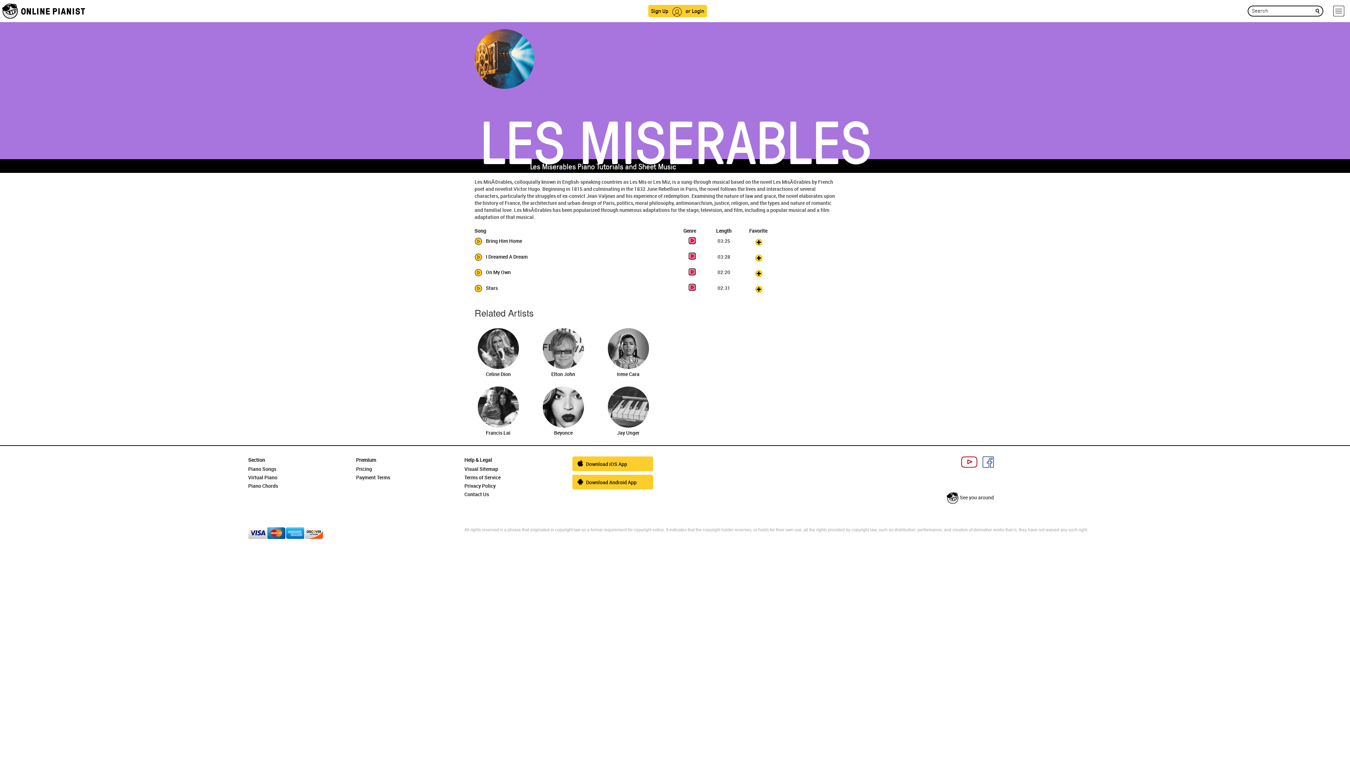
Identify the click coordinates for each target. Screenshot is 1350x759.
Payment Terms (373, 477)
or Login (695, 10)
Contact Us (476, 494)
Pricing (364, 469)
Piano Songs (262, 469)
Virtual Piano (262, 477)
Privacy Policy (480, 485)
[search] (1317, 10)
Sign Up (659, 10)
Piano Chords (263, 485)
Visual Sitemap (481, 469)
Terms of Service (482, 477)
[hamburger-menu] (1338, 11)
